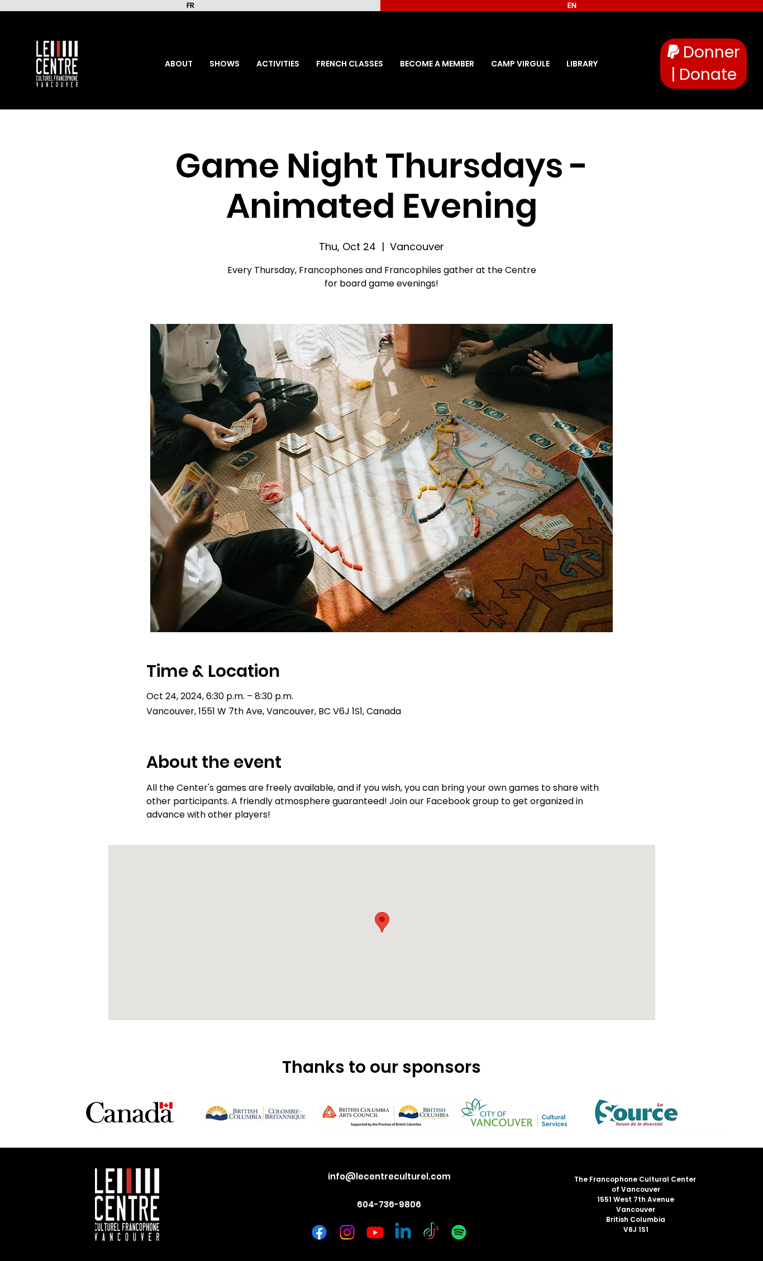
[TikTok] (431, 1232)
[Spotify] (459, 1232)
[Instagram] (347, 1232)
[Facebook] (319, 1232)
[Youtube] (375, 1232)
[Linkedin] (403, 1232)
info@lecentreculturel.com (389, 1176)
